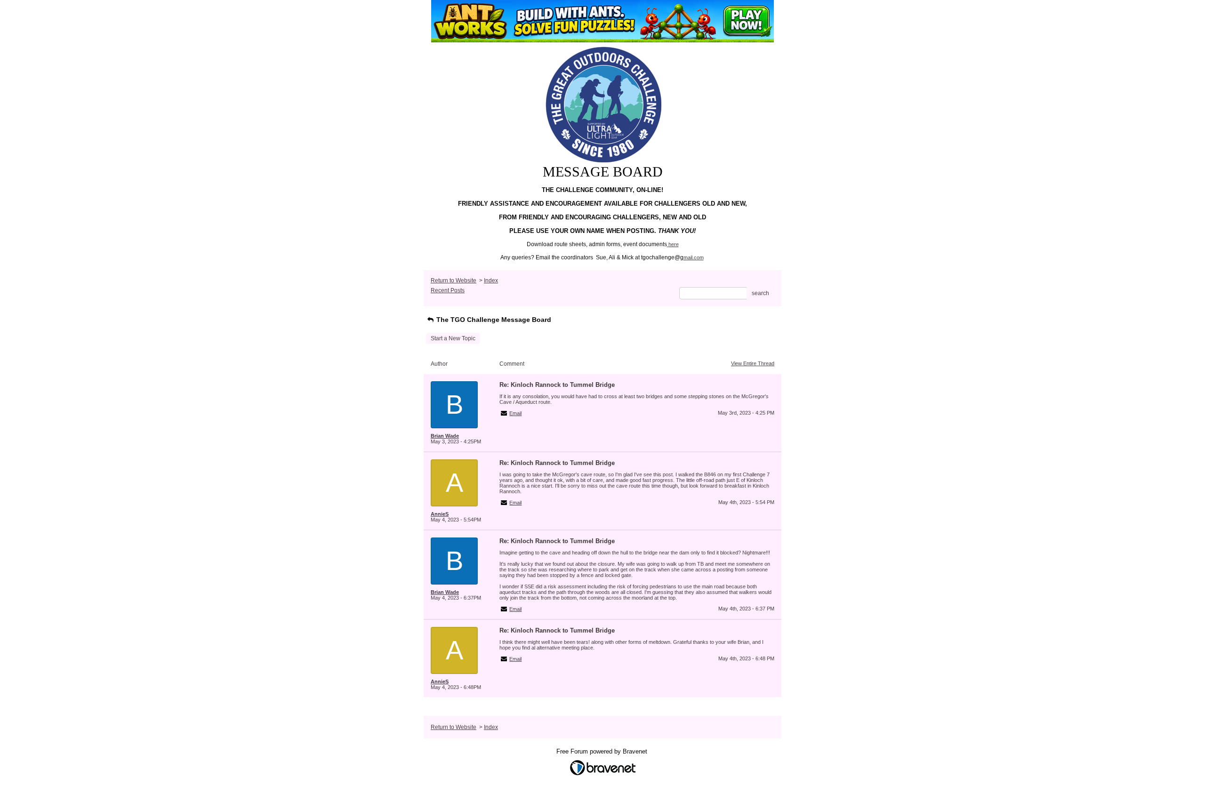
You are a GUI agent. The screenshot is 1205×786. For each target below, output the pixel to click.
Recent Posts (448, 290)
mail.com (693, 257)
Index (491, 280)
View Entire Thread (752, 363)
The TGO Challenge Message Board (492, 319)
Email (515, 413)
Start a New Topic (453, 338)
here (673, 244)
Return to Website (453, 280)
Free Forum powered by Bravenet (602, 751)
